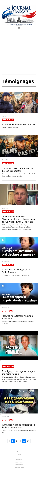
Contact (19, 452)
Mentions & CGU (19, 462)
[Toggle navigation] (19, 27)
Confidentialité (19, 464)
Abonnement (19, 457)
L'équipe (19, 454)
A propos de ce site (19, 467)
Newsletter (19, 459)
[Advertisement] (19, 54)
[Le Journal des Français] (19, 15)
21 (28, 441)
